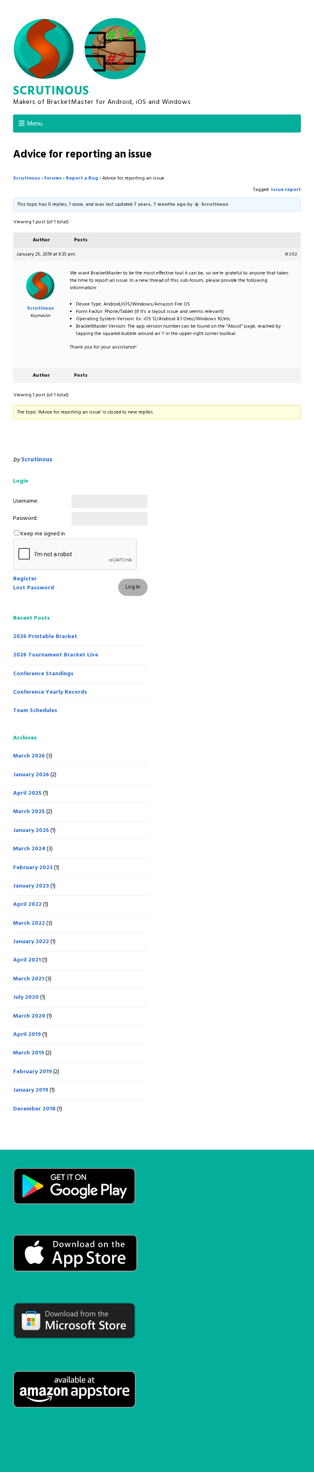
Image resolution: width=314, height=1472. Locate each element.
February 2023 (33, 867)
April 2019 (27, 1034)
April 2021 (27, 960)
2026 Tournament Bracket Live (55, 655)
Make (119, 1450)
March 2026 (29, 756)
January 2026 (31, 775)
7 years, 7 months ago (160, 204)
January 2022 (31, 941)
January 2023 (31, 886)
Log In (133, 587)
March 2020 (29, 1016)
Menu (35, 124)
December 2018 (34, 1109)
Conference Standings (43, 674)
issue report (286, 190)
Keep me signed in (42, 534)
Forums (53, 178)
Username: (25, 501)
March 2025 (29, 811)
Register (25, 579)
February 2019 (32, 1071)
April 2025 (27, 793)
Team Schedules (35, 710)
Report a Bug (82, 178)
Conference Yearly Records (50, 692)
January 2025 (31, 830)
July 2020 (26, 997)
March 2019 (28, 1053)
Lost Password (33, 588)
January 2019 (30, 1090)
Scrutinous (51, 91)
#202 (291, 254)
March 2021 (28, 979)
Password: (25, 518)
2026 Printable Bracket (45, 636)
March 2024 (29, 849)
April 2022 (27, 904)
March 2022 (29, 923)
